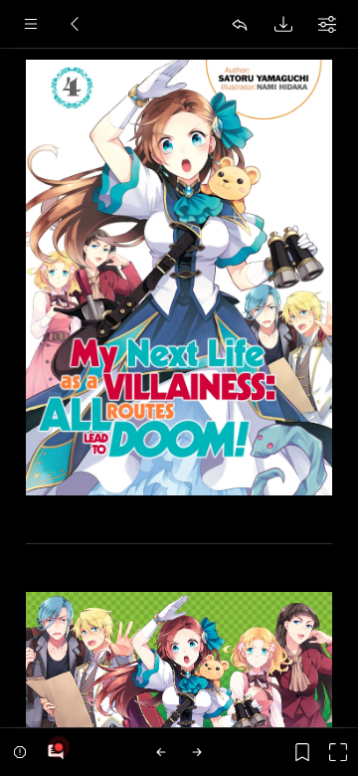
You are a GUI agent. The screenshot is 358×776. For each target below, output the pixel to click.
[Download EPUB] (283, 24)
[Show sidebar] (31, 24)
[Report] (20, 752)
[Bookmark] (302, 752)
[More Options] (327, 24)
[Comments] (56, 752)
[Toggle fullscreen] (338, 752)
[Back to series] (74, 24)
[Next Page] (197, 752)
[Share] (240, 24)
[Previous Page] (161, 752)
